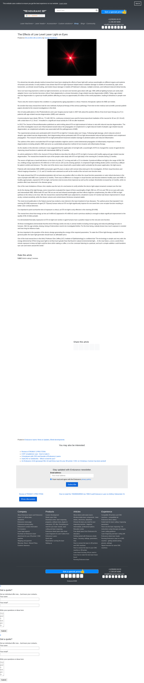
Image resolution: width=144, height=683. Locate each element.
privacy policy (86, 479)
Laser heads (40, 24)
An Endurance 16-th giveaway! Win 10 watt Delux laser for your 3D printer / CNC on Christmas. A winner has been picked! (64, 461)
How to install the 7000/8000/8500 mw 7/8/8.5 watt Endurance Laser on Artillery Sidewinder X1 (92, 494)
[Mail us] (124, 27)
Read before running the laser (55, 540)
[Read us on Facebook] (70, 575)
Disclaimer (21, 519)
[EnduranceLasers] (35, 13)
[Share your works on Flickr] (77, 575)
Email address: (55, 473)
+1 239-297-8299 (114, 22)
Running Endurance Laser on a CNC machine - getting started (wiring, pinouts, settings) (112, 541)
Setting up (49, 543)
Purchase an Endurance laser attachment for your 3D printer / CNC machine (29, 536)
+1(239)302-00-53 (114, 19)
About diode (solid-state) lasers (83, 515)
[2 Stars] (44, 313)
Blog (82, 24)
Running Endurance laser (81, 559)
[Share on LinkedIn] (86, 347)
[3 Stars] (44, 349)
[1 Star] (44, 278)
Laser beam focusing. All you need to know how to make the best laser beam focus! (85, 555)
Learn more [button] (63, 3)
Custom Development (52, 515)
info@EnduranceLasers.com (114, 24)
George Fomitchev (50, 38)
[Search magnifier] (96, 10)
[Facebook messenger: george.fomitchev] (112, 27)
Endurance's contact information (28, 526)
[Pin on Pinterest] (97, 347)
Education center (78, 529)
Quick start (49, 538)
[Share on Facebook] (75, 347)
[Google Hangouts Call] (106, 27)
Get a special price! (115, 12)
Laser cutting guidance (108, 531)
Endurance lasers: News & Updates (37, 440)
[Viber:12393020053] (115, 27)
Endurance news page (25, 522)
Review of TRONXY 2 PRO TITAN (34, 451)
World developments (57, 440)
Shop (76, 24)
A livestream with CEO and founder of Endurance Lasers (41, 456)
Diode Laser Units (51, 517)
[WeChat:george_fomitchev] (121, 27)
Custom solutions (65, 24)
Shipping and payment (25, 540)
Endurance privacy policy (25, 524)
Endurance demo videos (108, 519)
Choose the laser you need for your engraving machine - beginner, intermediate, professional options (84, 524)
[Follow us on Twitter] (62, 575)
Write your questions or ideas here (12, 610)
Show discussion (28, 499)
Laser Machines (26, 24)
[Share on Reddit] (91, 347)
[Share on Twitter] (81, 347)
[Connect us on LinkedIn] (74, 575)
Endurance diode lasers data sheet (56, 531)
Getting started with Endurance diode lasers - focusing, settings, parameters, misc (85, 538)
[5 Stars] (44, 419)
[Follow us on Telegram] (81, 575)
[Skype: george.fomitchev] (109, 27)
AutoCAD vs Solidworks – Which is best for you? (38, 459)
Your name (4, 596)
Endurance (70, 581)
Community (90, 24)
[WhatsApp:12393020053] (102, 27)
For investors (22, 529)
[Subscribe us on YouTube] (66, 575)
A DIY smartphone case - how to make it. (36, 454)
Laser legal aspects (24, 531)
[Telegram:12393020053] (118, 27)
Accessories (51, 24)
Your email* (4, 602)
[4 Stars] (44, 384)
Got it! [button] (138, 3)
